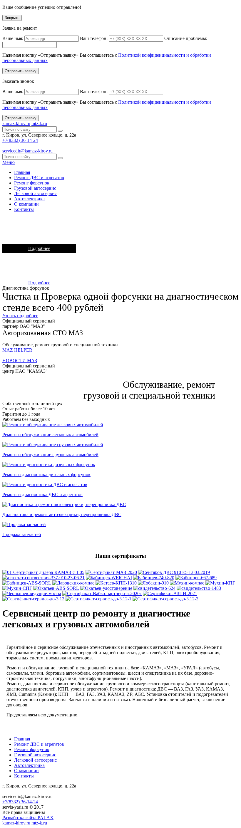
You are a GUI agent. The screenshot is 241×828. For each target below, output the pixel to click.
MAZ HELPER (17, 349)
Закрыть (12, 18)
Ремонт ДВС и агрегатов (39, 177)
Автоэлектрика (29, 198)
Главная (22, 172)
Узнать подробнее (20, 315)
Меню (8, 162)
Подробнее (39, 248)
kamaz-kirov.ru (16, 123)
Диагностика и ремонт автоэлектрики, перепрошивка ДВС (61, 514)
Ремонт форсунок (31, 182)
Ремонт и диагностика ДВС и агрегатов (42, 494)
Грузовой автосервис (35, 188)
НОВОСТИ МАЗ (19, 360)
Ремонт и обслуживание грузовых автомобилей (50, 454)
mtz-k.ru (39, 123)
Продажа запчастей (21, 534)
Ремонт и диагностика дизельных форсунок (46, 474)
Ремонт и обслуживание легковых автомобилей (50, 434)
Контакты (24, 209)
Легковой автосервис (35, 193)
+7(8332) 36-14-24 (20, 140)
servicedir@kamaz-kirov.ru (27, 150)
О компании (26, 203)
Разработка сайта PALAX (27, 817)
